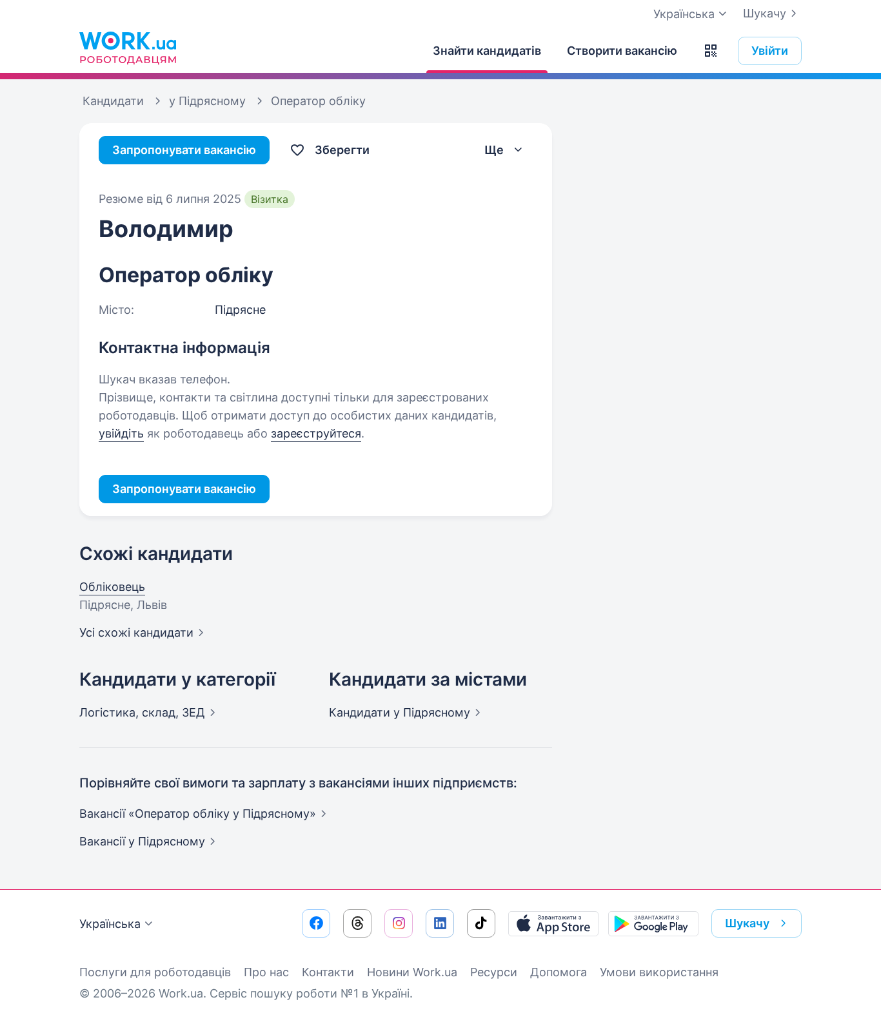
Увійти (769, 50)
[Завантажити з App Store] (553, 923)
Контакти (328, 972)
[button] (711, 51)
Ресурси (493, 972)
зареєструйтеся (316, 433)
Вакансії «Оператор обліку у (197, 813)
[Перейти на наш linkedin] (440, 923)
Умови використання (659, 972)
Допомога (558, 972)
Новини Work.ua (412, 972)
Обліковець (112, 586)
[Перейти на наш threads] (357, 923)
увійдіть (121, 433)
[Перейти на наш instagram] (398, 923)
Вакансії (142, 841)
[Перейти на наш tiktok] (481, 923)
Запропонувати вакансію (184, 150)
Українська (110, 923)
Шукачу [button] (747, 923)
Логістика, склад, (142, 712)
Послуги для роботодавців (155, 972)
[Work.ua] (127, 47)
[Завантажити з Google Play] (653, 923)
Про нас (266, 972)
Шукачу (764, 13)
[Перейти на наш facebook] (316, 923)
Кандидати (399, 712)
